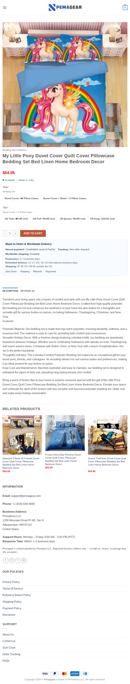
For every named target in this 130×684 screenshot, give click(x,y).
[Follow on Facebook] (5, 560)
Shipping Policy (12, 601)
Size (5, 207)
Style (6, 187)
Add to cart (33, 233)
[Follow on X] (18, 560)
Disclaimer (9, 614)
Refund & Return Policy (17, 595)
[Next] (127, 447)
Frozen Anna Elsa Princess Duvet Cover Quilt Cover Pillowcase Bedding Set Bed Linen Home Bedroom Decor (63, 459)
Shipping (24, 271)
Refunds (37, 271)
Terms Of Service (13, 588)
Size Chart (11, 271)
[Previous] (2, 447)
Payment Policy (12, 608)
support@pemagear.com (26, 495)
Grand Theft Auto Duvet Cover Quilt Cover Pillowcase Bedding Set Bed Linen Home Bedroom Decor (107, 461)
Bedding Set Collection (15, 150)
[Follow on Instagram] (12, 560)
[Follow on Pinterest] (24, 560)
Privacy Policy (11, 582)
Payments (51, 271)
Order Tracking (11, 654)
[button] (5, 7)
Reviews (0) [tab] (27, 291)
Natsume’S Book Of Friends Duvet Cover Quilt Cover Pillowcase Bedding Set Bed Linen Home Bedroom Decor (21, 463)
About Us (8, 634)
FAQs (6, 660)
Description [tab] (10, 291)
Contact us (9, 641)
